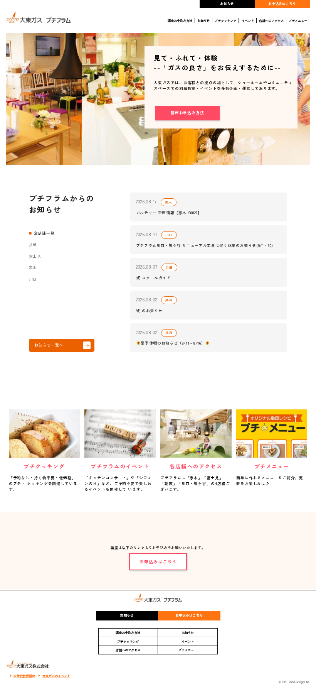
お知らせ (227, 3)
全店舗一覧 (44, 233)
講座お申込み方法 (180, 20)
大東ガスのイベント (56, 675)
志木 (33, 267)
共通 (33, 244)
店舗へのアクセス (271, 20)
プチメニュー (298, 20)
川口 (33, 279)
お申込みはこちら (282, 3)
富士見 (35, 256)
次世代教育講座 (24, 675)
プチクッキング (225, 20)
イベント (248, 20)
